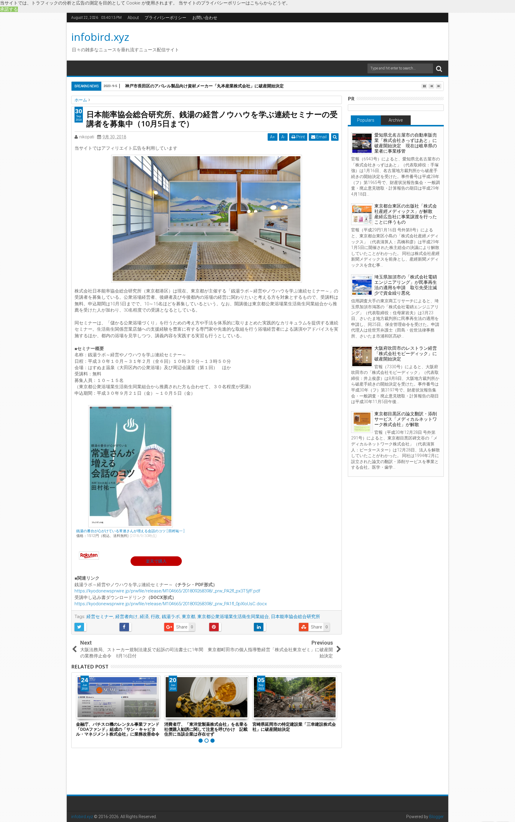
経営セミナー (99, 616)
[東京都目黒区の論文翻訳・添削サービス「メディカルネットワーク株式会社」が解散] (362, 422)
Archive (396, 120)
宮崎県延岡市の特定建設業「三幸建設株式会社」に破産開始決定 (294, 726)
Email (321, 136)
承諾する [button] (9, 9)
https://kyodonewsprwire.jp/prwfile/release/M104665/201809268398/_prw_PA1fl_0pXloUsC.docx (171, 603)
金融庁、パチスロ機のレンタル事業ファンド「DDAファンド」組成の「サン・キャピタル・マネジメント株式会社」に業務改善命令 (117, 729)
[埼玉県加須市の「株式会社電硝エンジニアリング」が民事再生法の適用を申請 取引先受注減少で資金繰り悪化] (362, 285)
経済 (144, 616)
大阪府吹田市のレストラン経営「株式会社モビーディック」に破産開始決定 (405, 354)
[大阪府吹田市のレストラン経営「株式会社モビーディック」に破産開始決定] (362, 356)
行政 (155, 616)
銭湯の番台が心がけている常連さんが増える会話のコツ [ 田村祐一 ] (130, 531)
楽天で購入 (156, 561)
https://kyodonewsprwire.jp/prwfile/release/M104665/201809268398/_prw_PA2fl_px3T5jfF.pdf (167, 591)
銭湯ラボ (171, 616)
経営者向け (126, 616)
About (133, 17)
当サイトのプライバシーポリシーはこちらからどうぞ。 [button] (234, 3)
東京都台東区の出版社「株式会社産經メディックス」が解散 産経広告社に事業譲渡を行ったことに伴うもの (405, 214)
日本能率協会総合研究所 (295, 616)
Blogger (436, 816)
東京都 (188, 616)
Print (300, 136)
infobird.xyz (100, 37)
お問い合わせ (204, 17)
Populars (365, 120)
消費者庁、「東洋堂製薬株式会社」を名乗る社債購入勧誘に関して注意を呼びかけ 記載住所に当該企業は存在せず (206, 729)
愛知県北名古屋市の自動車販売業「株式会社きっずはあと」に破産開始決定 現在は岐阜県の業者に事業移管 (405, 143)
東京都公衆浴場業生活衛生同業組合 (233, 616)
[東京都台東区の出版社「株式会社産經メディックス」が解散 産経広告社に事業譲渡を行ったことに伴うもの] (362, 214)
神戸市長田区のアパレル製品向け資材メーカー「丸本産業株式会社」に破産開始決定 (204, 86)
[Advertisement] (313, 40)
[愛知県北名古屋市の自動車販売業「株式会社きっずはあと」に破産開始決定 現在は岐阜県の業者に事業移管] (362, 143)
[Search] (439, 68)
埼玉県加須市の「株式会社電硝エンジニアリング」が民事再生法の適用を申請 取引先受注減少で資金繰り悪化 (405, 285)
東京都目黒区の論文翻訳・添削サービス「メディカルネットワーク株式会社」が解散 (405, 419)
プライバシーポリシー (165, 17)
